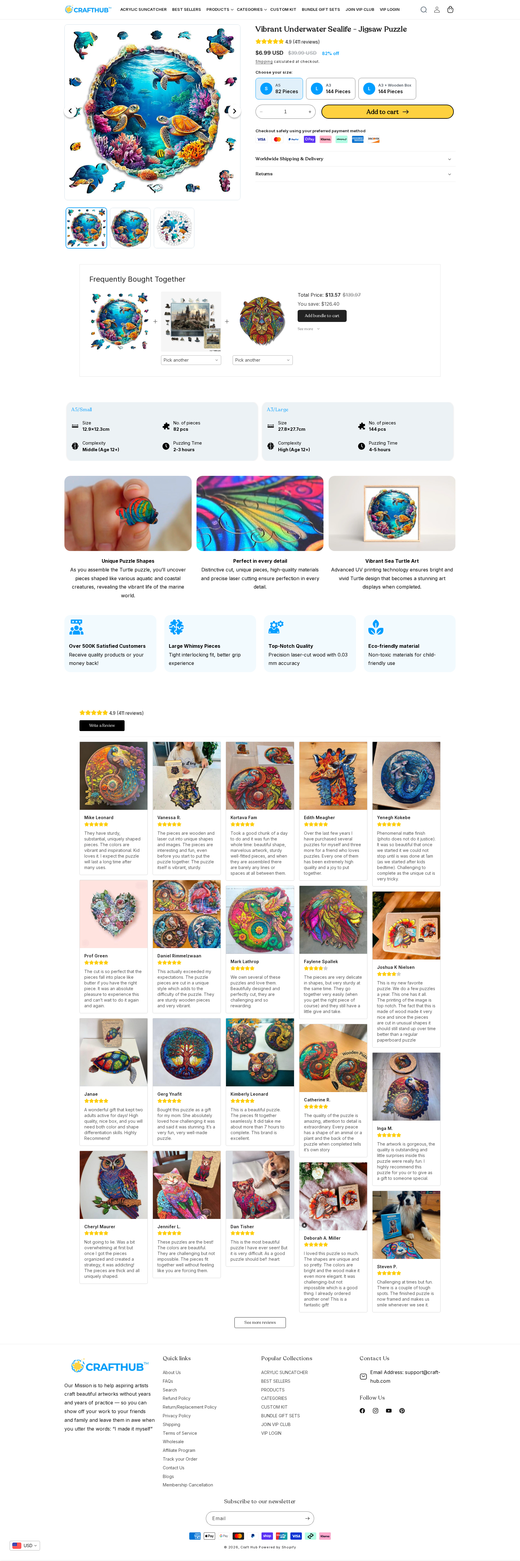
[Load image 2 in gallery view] (130, 228)
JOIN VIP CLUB (276, 1424)
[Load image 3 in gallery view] (174, 228)
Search (170, 1389)
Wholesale (173, 1441)
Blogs (168, 1476)
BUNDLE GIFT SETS (280, 1415)
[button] (423, 9)
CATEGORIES (274, 1398)
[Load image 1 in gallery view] (86, 228)
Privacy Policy (177, 1415)
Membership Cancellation (188, 1484)
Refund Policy (176, 1398)
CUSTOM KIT (274, 1406)
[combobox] (191, 360)
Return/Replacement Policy (190, 1406)
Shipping (264, 61)
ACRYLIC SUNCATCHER (284, 1372)
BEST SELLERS (275, 1381)
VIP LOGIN (271, 1433)
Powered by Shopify (277, 1547)
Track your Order (180, 1459)
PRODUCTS (273, 1389)
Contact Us (173, 1467)
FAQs (168, 1381)
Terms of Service (180, 1433)
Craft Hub (249, 1547)
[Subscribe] (307, 1518)
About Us (172, 1372)
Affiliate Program (179, 1450)
